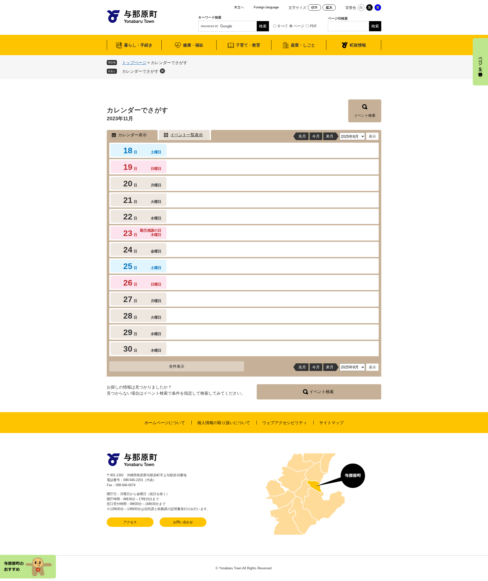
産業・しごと (303, 45)
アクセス (130, 522)
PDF (313, 26)
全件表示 (176, 366)
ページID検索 (338, 18)
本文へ (239, 7)
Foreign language (266, 7)
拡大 (329, 7)
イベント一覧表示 (186, 135)
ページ (299, 26)
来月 (329, 136)
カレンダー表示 (132, 135)
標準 (314, 7)
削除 (162, 70)
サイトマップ (331, 423)
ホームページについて (164, 423)
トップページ (134, 63)
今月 (316, 136)
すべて (282, 26)
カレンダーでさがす (140, 71)
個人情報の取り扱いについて (223, 423)
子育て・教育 (248, 45)
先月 (302, 136)
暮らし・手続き (138, 45)
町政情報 (358, 45)
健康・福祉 (193, 45)
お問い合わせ (183, 522)
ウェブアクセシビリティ (284, 423)
